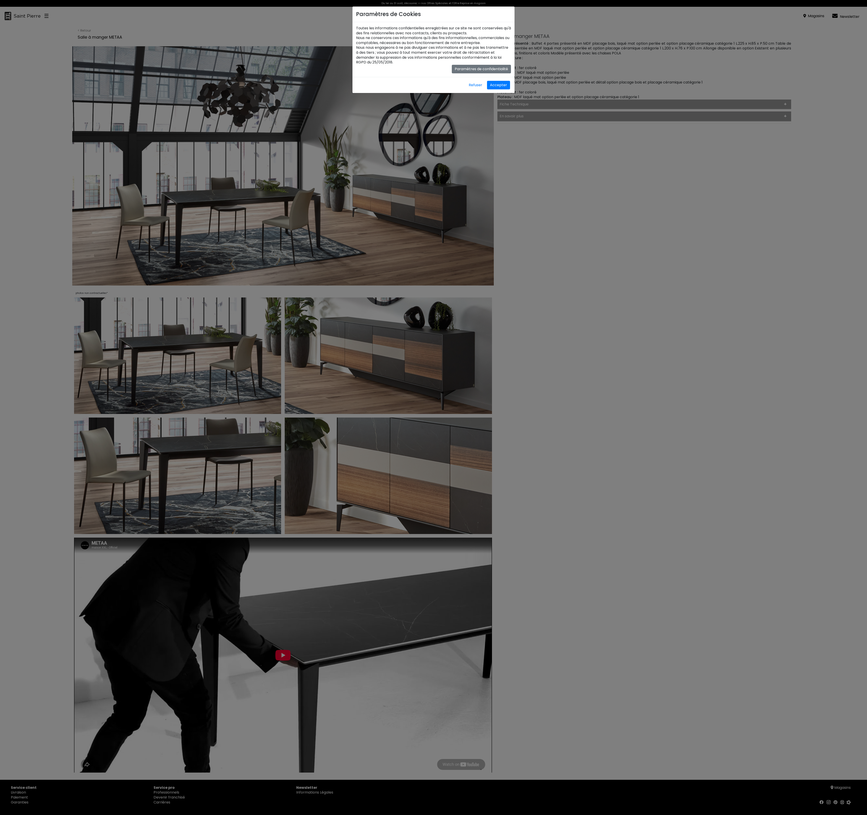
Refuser (475, 85)
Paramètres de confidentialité (481, 69)
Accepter (498, 85)
